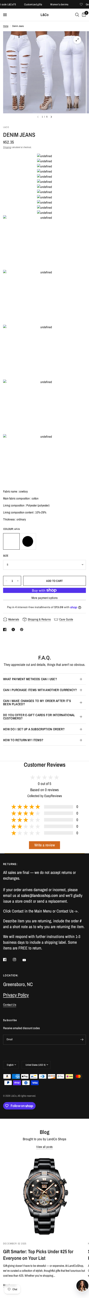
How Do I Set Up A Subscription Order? (34, 729)
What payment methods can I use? (30, 679)
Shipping (7, 147)
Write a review (44, 845)
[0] (83, 15)
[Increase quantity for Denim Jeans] (18, 581)
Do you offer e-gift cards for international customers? (39, 716)
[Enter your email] (82, 1040)
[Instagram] (17, 959)
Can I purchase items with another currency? (40, 690)
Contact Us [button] (9, 1004)
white (11, 541)
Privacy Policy (16, 995)
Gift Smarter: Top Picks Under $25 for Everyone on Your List (38, 1254)
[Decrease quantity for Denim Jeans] (6, 581)
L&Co (45, 15)
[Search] (77, 15)
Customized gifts (27, 4)
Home (5, 26)
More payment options (44, 598)
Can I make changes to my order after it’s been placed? (37, 702)
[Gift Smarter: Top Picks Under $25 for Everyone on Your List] (44, 1196)
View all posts (44, 1146)
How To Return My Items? (23, 740)
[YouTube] (27, 960)
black (27, 541)
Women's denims (53, 4)
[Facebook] (7, 959)
